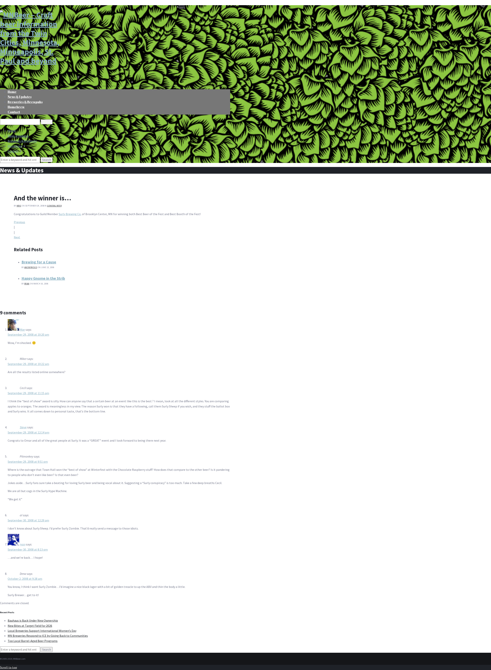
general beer (54, 205)
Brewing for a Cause (38, 261)
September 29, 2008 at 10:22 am (28, 364)
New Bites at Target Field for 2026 (30, 626)
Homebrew (15, 146)
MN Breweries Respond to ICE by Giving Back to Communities (48, 636)
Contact (14, 112)
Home (12, 131)
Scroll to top (8, 667)
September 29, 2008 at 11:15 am (28, 393)
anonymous (30, 267)
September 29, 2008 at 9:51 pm (28, 461)
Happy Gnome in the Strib (43, 278)
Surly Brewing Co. (70, 214)
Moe (22, 329)
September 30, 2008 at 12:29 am (28, 520)
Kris (19, 205)
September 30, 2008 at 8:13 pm (28, 549)
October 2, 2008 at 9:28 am (25, 579)
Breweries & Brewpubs (25, 102)
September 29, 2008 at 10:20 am (28, 334)
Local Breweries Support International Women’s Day (42, 631)
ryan (26, 283)
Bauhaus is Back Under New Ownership (33, 620)
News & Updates (18, 136)
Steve (23, 427)
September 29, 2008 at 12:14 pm (28, 432)
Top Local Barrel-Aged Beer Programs (33, 641)
